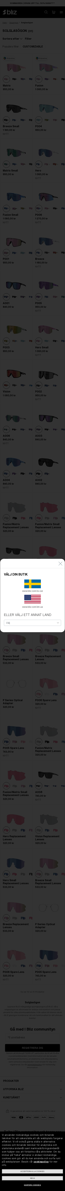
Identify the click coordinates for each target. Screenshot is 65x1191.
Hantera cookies (32, 1185)
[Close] (60, 563)
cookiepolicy (41, 1162)
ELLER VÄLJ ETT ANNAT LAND (27, 614)
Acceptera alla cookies (32, 1171)
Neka (32, 1178)
